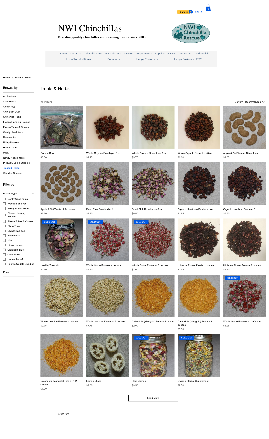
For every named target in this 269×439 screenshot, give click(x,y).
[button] (184, 12)
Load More (153, 397)
